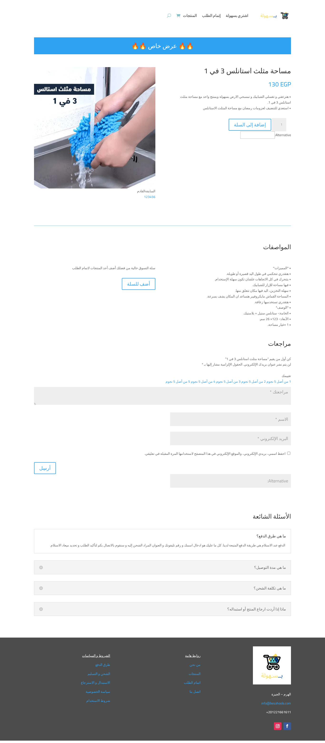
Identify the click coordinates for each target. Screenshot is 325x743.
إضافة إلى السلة (250, 124)
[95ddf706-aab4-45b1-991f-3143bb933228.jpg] (94, 187)
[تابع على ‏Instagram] (277, 726)
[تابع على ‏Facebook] (287, 726)
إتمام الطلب (211, 15)
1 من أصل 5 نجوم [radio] (278, 381)
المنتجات (190, 15)
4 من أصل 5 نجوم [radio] (203, 381)
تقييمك (286, 376)
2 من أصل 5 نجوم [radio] (253, 381)
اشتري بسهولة (237, 15)
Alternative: (283, 135)
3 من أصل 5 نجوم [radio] (228, 381)
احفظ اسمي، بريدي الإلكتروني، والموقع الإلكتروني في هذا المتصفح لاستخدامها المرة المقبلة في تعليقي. (215, 454)
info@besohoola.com (276, 703)
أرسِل (45, 468)
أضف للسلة (138, 283)
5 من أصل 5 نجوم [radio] (178, 381)
